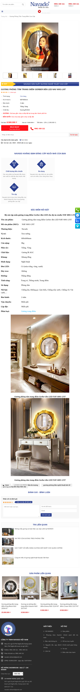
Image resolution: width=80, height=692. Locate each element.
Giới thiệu (47, 626)
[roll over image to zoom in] (40, 47)
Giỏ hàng (45, 11)
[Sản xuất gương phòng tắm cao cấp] (40, 5)
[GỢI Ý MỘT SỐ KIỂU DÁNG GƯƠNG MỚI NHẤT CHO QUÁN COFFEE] (8, 551)
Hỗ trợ (64, 626)
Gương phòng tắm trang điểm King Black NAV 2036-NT (9, 606)
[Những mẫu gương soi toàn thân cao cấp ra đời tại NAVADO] (8, 532)
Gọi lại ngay (74, 134)
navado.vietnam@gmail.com (13, 657)
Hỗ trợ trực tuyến (68, 641)
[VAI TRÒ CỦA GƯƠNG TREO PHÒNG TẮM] (8, 542)
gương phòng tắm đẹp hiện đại (14, 487)
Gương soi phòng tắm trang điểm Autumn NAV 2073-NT (29, 606)
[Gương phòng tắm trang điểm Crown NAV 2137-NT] (69, 588)
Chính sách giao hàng (69, 645)
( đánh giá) (13, 92)
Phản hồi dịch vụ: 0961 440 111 (14, 653)
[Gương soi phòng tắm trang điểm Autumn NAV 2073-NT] (30, 588)
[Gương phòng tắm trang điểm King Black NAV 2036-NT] (10, 588)
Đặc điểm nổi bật (40, 210)
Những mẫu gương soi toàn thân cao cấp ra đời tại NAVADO (34, 529)
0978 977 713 (8, 687)
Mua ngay (14, 127)
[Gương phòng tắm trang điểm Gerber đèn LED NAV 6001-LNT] (10, 77)
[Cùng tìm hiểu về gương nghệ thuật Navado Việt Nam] (8, 561)
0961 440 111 (59, 4)
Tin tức (64, 648)
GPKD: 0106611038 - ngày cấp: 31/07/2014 (17, 660)
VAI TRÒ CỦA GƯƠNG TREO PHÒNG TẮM (29, 538)
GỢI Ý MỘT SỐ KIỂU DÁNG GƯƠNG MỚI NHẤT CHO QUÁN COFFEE (38, 548)
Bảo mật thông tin (51, 641)
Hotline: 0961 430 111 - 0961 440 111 (16, 650)
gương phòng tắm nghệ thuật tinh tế (56, 485)
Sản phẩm (65, 631)
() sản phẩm (46, 13)
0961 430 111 (73, 4)
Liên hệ (47, 651)
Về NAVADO (49, 631)
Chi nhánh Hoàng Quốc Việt (14, 678)
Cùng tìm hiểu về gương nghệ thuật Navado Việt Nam (32, 557)
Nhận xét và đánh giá (10, 499)
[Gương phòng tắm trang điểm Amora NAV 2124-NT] (49, 588)
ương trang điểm (29, 311)
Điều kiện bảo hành (69, 652)
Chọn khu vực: (5, 674)
